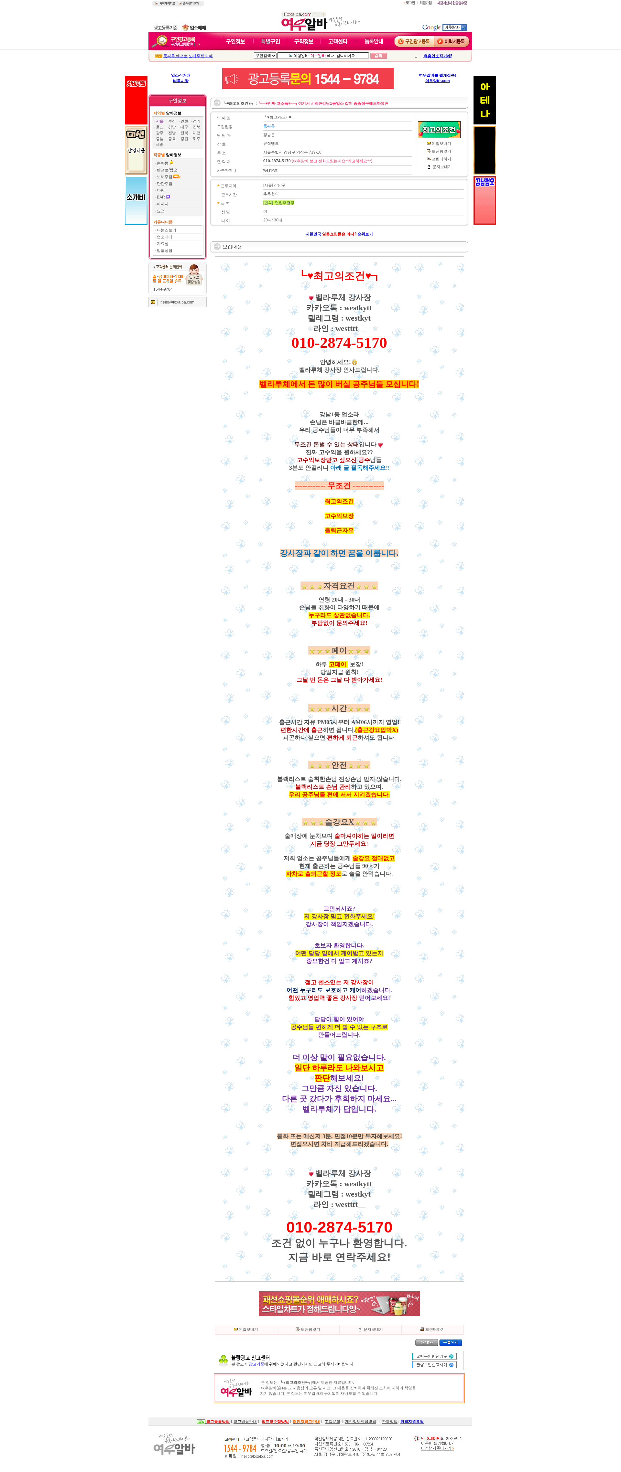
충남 (160, 138)
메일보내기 (441, 143)
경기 (197, 121)
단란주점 (164, 183)
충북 (172, 138)
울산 (160, 127)
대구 (184, 127)
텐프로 (182, 56)
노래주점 (196, 56)
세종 (160, 144)
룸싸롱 (169, 56)
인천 (184, 121)
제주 (197, 138)
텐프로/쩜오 (167, 170)
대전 (197, 133)
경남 (172, 127)
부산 (172, 121)
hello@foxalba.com (177, 302)
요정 (161, 211)
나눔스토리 (166, 230)
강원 (184, 138)
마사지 (163, 204)
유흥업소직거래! (437, 56)
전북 (184, 133)
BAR (161, 197)
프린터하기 (441, 159)
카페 (209, 56)
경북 (197, 127)
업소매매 (164, 237)
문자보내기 (442, 167)
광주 (160, 133)
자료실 (163, 243)
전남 (172, 133)
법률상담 (164, 250)
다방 (161, 190)
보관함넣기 (441, 151)
